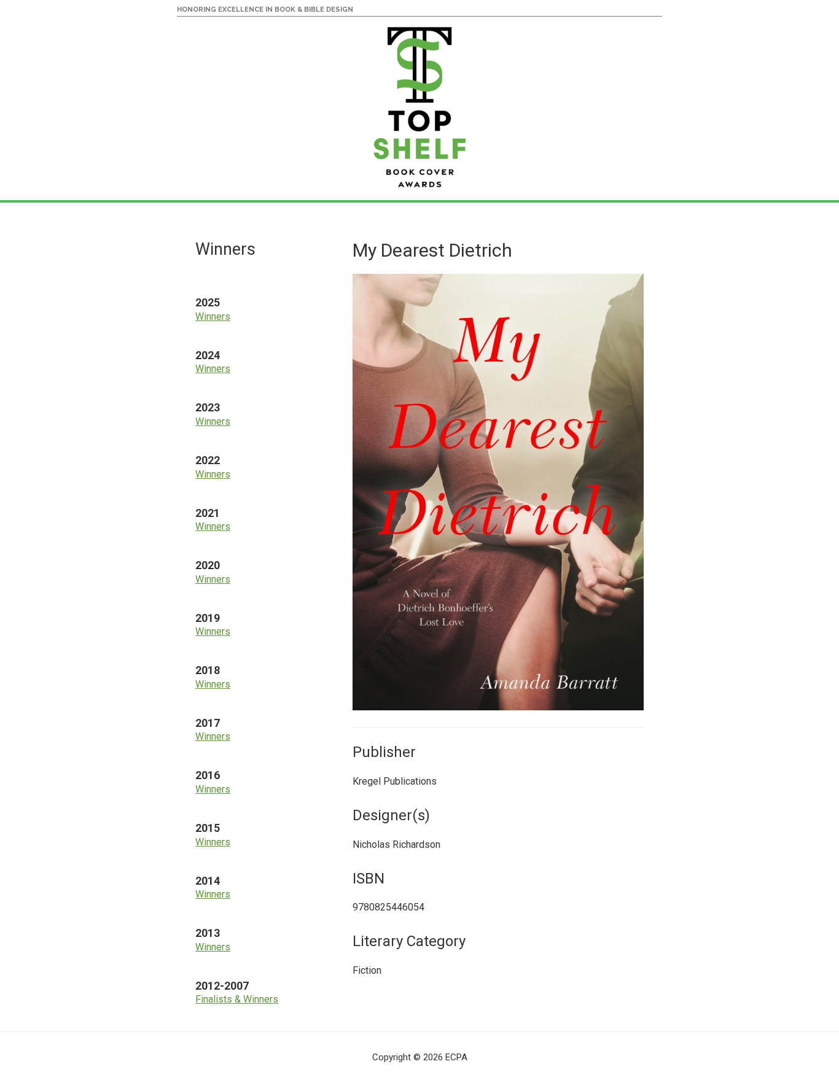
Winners (212, 316)
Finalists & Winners (236, 999)
